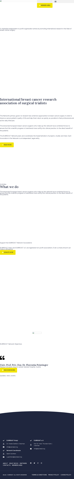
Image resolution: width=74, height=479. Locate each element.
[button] (55, 1)
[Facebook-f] (38, 463)
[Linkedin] (30, 463)
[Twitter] (34, 463)
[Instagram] (41, 463)
